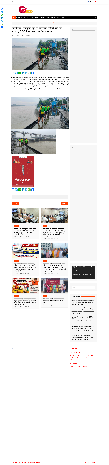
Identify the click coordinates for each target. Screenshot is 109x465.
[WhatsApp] (1, 15)
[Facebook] (1, 9)
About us (14, 1)
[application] (83, 272)
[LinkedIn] (1, 18)
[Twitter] (1, 12)
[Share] (1, 27)
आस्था (48, 17)
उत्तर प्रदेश (25, 17)
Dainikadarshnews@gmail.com (78, 366)
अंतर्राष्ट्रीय (37, 17)
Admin (16, 236)
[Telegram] (1, 21)
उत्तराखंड (18, 17)
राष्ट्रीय (31, 17)
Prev (16, 203)
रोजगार (62, 17)
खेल (58, 17)
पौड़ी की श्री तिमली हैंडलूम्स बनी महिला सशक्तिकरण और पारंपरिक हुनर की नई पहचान (53, 300)
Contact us (20, 1)
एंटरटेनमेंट (53, 17)
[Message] (1, 24)
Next (63, 203)
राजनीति (43, 17)
